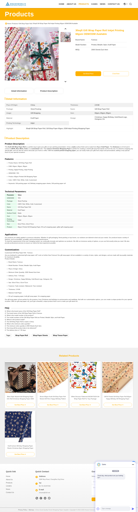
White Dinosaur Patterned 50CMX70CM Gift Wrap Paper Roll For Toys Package (85, 398)
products (84, 4)
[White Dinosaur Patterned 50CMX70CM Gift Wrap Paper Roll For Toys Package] (85, 377)
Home (61, 4)
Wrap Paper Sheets (40, 335)
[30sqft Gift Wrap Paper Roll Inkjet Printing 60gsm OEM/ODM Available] (32, 54)
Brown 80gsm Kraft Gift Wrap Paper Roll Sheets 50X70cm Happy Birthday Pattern (53, 398)
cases (94, 4)
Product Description (49, 91)
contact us (114, 4)
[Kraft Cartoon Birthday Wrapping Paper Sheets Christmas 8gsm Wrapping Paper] (20, 426)
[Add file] (98, 509)
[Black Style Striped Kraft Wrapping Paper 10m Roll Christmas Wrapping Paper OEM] (20, 377)
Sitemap (31, 510)
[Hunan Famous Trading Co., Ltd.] (16, 4)
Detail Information (19, 91)
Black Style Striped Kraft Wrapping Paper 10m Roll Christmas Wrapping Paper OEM (20, 398)
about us (71, 4)
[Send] (133, 509)
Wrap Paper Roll (21, 335)
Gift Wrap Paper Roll (25, 23)
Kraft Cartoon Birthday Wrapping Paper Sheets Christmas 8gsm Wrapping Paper (20, 447)
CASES (9, 486)
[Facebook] (41, 499)
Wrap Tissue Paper (60, 335)
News (8, 489)
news (102, 4)
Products (15, 23)
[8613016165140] (49, 499)
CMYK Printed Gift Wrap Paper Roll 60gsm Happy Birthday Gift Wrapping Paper (117, 398)
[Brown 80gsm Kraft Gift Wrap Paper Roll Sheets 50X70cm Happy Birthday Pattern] (52, 377)
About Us (9, 479)
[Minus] (133, 464)
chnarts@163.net (44, 492)
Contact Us (10, 492)
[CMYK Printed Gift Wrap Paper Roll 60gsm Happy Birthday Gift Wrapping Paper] (117, 377)
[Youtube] (45, 499)
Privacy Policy (22, 510)
